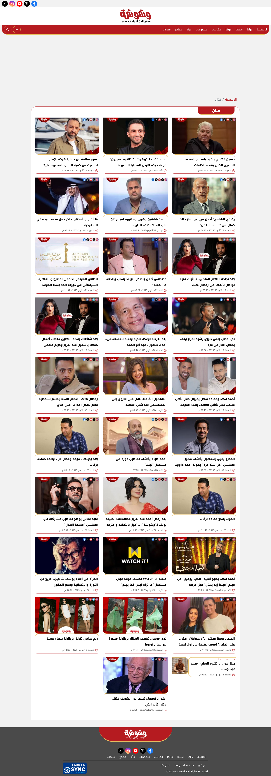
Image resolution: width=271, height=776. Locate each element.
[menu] (17, 29)
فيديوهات (201, 29)
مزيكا (228, 29)
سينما (239, 29)
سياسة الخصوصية (184, 765)
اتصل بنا (165, 765)
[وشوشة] (135, 16)
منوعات (166, 29)
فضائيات (216, 29)
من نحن (202, 765)
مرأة (189, 29)
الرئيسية (262, 29)
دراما (249, 29)
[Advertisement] (135, 66)
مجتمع (178, 29)
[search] (7, 29)
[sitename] (135, 734)
